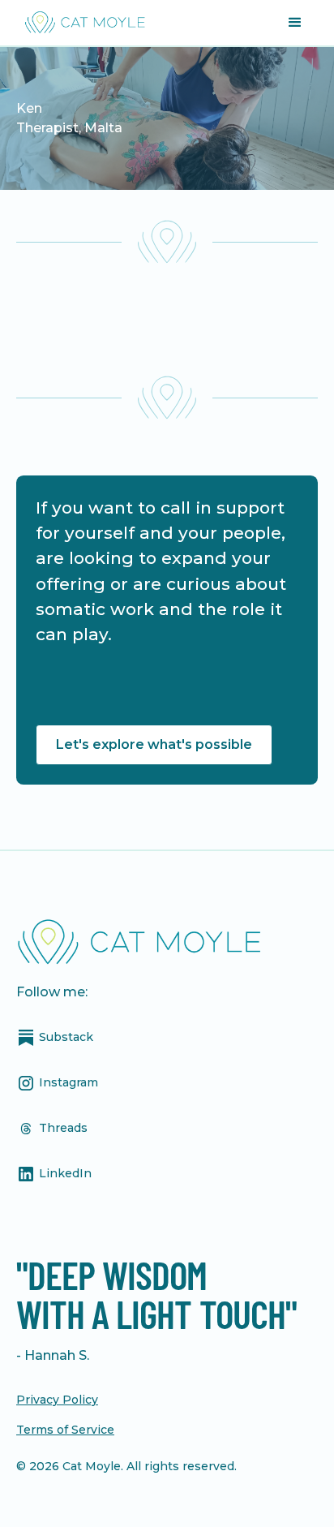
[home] (81, 23)
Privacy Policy (57, 1399)
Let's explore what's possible (154, 744)
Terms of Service (65, 1429)
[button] (295, 22)
